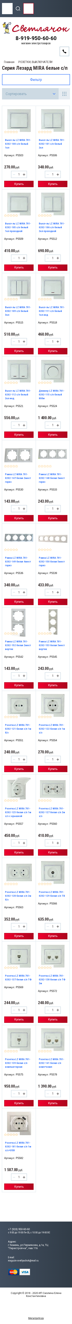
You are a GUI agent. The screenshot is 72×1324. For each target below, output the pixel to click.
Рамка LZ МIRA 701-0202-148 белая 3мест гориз (52, 478)
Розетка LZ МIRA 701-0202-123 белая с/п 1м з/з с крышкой (18, 812)
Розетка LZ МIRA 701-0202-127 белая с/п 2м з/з (52, 812)
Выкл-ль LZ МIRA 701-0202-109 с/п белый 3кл (18, 311)
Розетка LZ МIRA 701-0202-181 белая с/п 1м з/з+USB (18, 1146)
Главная (9, 62)
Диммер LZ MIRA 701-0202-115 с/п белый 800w (51, 394)
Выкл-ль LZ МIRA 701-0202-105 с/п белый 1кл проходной (18, 227)
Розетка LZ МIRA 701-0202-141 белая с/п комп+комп (51, 1063)
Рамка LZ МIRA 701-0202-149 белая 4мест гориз (18, 561)
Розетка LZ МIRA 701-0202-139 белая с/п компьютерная (17, 1063)
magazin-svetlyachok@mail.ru (23, 1260)
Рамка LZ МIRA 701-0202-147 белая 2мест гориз (18, 478)
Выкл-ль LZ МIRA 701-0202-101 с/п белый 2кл (52, 144)
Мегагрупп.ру (36, 1318)
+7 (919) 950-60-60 (19, 1229)
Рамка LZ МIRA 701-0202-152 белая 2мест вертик (18, 645)
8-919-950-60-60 (36, 38)
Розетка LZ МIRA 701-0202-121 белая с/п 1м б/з (18, 728)
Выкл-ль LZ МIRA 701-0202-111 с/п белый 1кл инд (52, 311)
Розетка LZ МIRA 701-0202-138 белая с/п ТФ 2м (52, 979)
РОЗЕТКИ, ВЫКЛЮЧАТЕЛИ (35, 62)
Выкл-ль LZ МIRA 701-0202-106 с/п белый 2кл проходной (52, 227)
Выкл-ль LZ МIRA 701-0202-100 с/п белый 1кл (18, 144)
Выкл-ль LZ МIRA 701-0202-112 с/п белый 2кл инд (18, 394)
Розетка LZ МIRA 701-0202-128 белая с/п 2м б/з (18, 896)
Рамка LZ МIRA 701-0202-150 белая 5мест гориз (52, 561)
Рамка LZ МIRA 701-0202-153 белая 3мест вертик (52, 645)
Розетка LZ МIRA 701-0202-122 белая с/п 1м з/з (52, 728)
